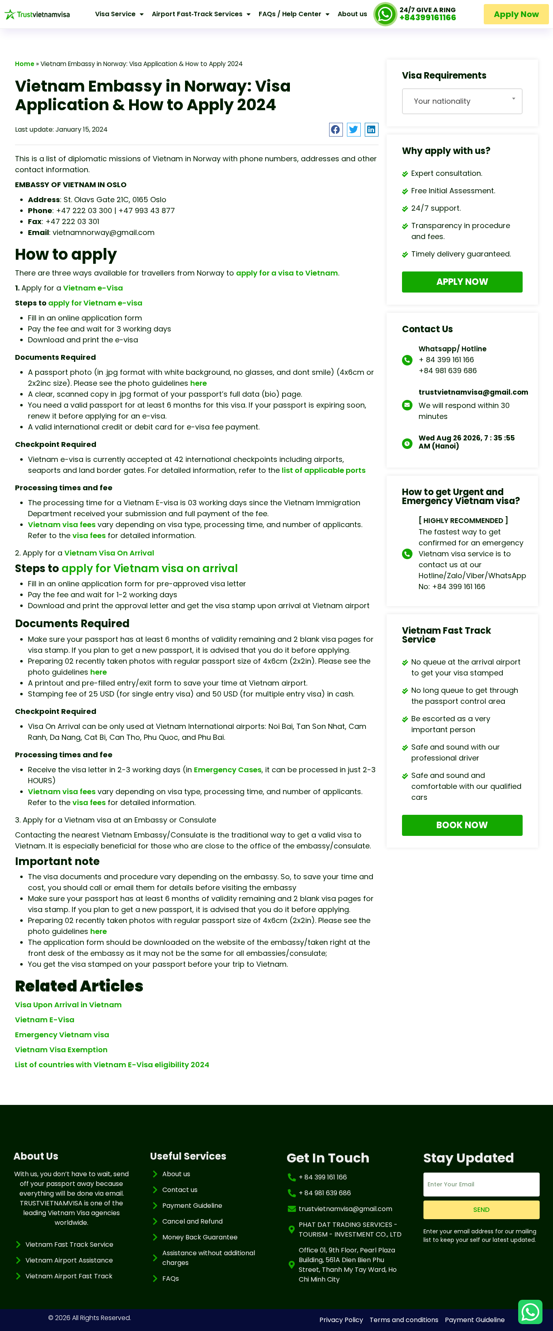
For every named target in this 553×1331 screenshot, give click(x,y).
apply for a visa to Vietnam (287, 273)
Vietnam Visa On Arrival (109, 553)
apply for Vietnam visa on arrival (150, 568)
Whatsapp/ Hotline (453, 349)
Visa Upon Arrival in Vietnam (68, 1005)
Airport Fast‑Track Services (197, 14)
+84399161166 (428, 17)
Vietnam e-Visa (93, 288)
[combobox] (462, 101)
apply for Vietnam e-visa (95, 303)
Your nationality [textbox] (442, 101)
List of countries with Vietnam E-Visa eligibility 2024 (112, 1065)
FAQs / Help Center (290, 14)
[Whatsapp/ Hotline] (407, 360)
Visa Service (115, 14)
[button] (336, 130)
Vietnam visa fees (62, 524)
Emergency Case (225, 770)
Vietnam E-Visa (44, 1020)
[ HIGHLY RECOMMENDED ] (463, 521)
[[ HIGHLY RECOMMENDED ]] (407, 554)
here (198, 383)
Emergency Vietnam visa (62, 1035)
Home (24, 64)
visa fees (89, 535)
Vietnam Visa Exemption (61, 1050)
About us (352, 14)
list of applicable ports (324, 470)
